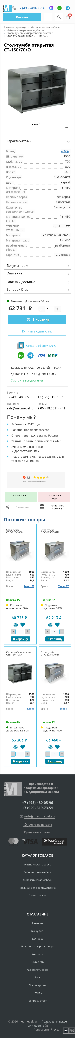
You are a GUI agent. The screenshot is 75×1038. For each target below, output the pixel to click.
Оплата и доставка (21, 282)
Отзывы (37, 993)
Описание (14, 273)
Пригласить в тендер (54, 497)
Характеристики (19, 141)
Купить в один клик (37, 331)
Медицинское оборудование (38, 888)
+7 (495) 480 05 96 (20, 397)
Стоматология (37, 895)
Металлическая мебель (37, 880)
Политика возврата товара (37, 946)
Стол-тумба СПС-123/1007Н (50, 531)
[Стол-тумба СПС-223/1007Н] (55, 673)
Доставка (37, 938)
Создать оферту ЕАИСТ (42, 346)
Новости (37, 923)
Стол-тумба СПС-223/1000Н (15, 531)
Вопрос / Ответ (18, 289)
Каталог (22, 17)
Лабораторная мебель (37, 872)
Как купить (37, 931)
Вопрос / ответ (37, 1000)
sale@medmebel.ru (20, 408)
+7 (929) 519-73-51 (37, 807)
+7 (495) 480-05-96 (31, 8)
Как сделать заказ (37, 970)
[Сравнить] (15, 624)
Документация (18, 265)
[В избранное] (22, 624)
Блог (37, 977)
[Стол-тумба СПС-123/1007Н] (55, 551)
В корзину (41, 319)
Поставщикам (37, 985)
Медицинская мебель (37, 864)
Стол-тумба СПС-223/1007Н (50, 653)
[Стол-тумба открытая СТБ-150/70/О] (20, 673)
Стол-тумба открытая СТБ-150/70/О (18, 653)
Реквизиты (37, 962)
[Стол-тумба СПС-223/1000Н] (20, 551)
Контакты (38, 954)
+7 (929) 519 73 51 (51, 397)
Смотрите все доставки (27, 380)
